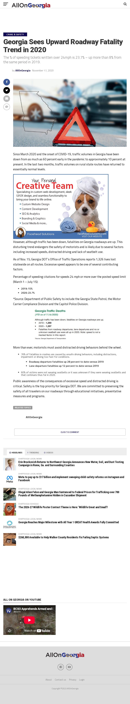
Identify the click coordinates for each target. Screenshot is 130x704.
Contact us (60, 679)
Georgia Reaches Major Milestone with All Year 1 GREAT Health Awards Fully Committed (68, 522)
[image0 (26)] (60, 238)
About (49, 679)
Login (81, 679)
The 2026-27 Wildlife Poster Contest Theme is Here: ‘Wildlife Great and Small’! (63, 507)
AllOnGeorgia (22, 70)
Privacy (72, 679)
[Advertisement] (65, 572)
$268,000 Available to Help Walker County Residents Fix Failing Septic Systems (63, 537)
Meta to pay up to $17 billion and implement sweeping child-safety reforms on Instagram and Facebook (71, 478)
